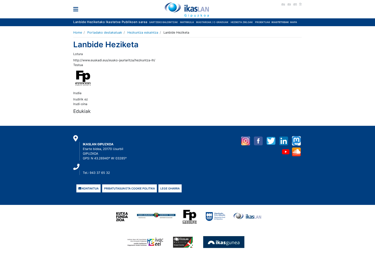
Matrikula (187, 22)
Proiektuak (263, 22)
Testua (78, 65)
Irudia (77, 93)
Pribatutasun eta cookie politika (129, 188)
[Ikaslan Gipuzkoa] (187, 10)
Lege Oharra (170, 188)
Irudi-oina (80, 104)
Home (77, 32)
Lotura (78, 54)
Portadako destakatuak (104, 32)
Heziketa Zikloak (242, 22)
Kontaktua (90, 188)
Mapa (293, 22)
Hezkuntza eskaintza (142, 32)
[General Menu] (76, 10)
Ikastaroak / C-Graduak (212, 22)
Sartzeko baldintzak (163, 22)
